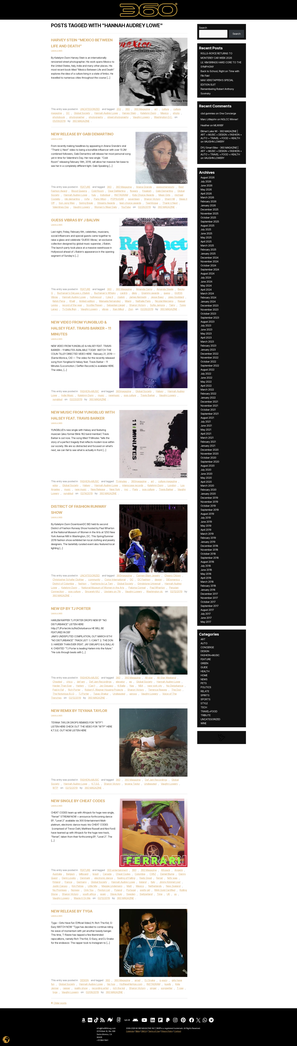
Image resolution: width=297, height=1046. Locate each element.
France (68, 882)
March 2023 (207, 341)
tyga (55, 992)
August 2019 (207, 513)
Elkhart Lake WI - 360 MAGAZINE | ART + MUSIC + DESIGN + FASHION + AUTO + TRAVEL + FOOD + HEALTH (221, 135)
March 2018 (207, 581)
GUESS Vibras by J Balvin (75, 220)
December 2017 (209, 593)
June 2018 (206, 569)
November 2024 (209, 261)
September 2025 (210, 221)
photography (96, 117)
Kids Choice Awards (143, 194)
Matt (129, 886)
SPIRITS (205, 695)
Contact (177, 1031)
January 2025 (208, 253)
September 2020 (210, 461)
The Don (176, 689)
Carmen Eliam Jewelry (148, 575)
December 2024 (209, 257)
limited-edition (87, 301)
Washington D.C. (163, 117)
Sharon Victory (152, 199)
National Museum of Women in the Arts (103, 587)
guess (167, 293)
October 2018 (208, 553)
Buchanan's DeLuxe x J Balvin (73, 293)
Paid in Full (58, 689)
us (175, 894)
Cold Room (97, 190)
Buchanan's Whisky (105, 293)
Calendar (130, 1031)
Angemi (178, 870)
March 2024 (207, 293)
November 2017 (209, 597)
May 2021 (206, 429)
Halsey (159, 391)
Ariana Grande (144, 186)
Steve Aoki (116, 894)
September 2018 (210, 557)
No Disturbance (174, 685)
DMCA (144, 1031)
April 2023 (206, 337)
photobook (59, 117)
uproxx (133, 693)
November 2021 (209, 405)
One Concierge (227, 113)
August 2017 (207, 609)
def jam (81, 681)
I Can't (91, 685)
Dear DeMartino (117, 190)
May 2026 (206, 189)
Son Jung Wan (67, 203)
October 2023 (208, 313)
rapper (66, 988)
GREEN (204, 663)
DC (68, 113)
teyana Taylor (132, 783)
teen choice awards (130, 203)
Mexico (165, 113)
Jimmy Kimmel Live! (170, 882)
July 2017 (206, 613)
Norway (75, 890)
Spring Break (86, 203)
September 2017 (210, 605)
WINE (203, 723)
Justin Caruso (60, 886)
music (101, 395)
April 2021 (206, 433)
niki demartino (72, 199)
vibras (105, 309)
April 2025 (206, 241)
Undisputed (119, 693)
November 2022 (209, 357)
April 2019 (206, 529)
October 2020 (208, 457)
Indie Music (67, 395)
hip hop (111, 984)
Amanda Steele (165, 289)
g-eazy (163, 980)
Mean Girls (164, 194)
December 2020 (210, 449)
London (172, 485)
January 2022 (208, 397)
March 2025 (207, 245)
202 (119, 109)
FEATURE (85, 186)
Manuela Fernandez (110, 301)
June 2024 (206, 281)
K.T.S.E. (96, 783)
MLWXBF (219, 125)
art (155, 109)
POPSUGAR (117, 199)
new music (80, 489)
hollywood (95, 297)
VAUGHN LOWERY (214, 141)
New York (115, 489)
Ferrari (159, 878)
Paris (135, 489)
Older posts (60, 1003)
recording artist (100, 988)
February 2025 (208, 249)
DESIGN (84, 980)
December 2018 (209, 545)
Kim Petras (78, 886)
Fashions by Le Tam (102, 583)
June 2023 (206, 329)
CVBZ (153, 874)
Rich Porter (74, 689)
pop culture (130, 395)
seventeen (134, 199)
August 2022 (207, 369)
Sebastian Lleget (116, 305)
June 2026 (206, 185)
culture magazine (167, 481)
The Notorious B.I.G (63, 693)
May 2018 (206, 573)
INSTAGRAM (121, 194)
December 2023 (209, 305)
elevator (120, 681)
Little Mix (92, 886)
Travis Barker (147, 395)
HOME (204, 675)
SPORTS (205, 699)
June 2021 (206, 425)
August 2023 (207, 321)
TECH (204, 707)
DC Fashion (144, 579)
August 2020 (208, 465)
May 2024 (206, 285)
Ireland (142, 882)
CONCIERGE (207, 647)
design (158, 579)
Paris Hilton (100, 199)
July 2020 (206, 469)
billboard (83, 874)
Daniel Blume (167, 874)
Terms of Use (154, 1031)
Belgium (70, 874)
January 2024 (208, 301)
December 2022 (209, 353)
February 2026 (208, 201)
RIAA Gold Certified (164, 890)
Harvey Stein (129, 113)
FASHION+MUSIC (89, 391)
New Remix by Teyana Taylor (79, 710)
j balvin (121, 297)
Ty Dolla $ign (69, 309)
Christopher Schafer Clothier (68, 579)
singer (153, 988)
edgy (55, 485)
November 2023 (209, 309)
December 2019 (209, 497)
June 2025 (206, 233)
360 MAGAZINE (81, 121)
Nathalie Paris (143, 301)
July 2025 (206, 229)
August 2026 (208, 177)
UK (168, 894)
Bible (138, 1031)
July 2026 (206, 181)
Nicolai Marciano (164, 301)
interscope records (132, 485)
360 (127, 109)
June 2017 (206, 617)
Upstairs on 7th (112, 591)
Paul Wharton (157, 587)
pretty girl (145, 890)
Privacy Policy (167, 1031)
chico (69, 681)
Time (159, 894)
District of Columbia (63, 583)
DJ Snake (150, 980)
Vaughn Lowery (141, 117)
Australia (57, 874)
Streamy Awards (106, 203)
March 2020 (207, 485)
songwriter (166, 988)
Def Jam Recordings (100, 681)
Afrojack (165, 870)
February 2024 (208, 297)
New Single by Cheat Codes (78, 801)
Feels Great (146, 878)
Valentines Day (61, 207)
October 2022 (208, 361)
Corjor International (115, 579)
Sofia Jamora (157, 305)
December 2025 (209, 209)
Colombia (140, 874)
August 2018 (207, 561)
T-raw (180, 988)
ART (203, 639)
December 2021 (209, 401)
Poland (118, 890)
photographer (76, 117)
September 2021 (210, 413)
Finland (56, 882)
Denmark (85, 878)
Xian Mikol (118, 309)
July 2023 (206, 325)
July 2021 (206, 421)
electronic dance (103, 878)
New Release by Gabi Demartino (82, 134)
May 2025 (206, 237)
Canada (107, 874)
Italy (153, 882)
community (94, 579)
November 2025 (209, 213)
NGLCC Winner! (229, 119)
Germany (82, 882)
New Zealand (173, 886)
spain (103, 894)
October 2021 (208, 409)
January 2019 (208, 541)
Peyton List (104, 890)
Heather (205, 125)
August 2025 (207, 225)
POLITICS (206, 687)
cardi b (123, 293)
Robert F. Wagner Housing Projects (104, 689)
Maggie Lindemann (112, 886)
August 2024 (207, 273)
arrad (137, 980)
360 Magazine (142, 109)
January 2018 (208, 589)
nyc (126, 489)
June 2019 (206, 521)
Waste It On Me (82, 898)
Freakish (146, 190)
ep (130, 681)
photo (176, 113)
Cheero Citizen (172, 575)
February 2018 (208, 585)
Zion (130, 309)
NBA (140, 685)
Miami (128, 301)
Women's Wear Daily (105, 207)
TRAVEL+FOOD (209, 711)
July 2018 (206, 565)
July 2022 (206, 373)
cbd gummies (208, 113)
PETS (204, 683)
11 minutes (121, 481)
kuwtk (168, 984)
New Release (98, 489)
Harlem (80, 685)
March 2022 (207, 389)
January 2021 (208, 445)
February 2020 (208, 489)
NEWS (204, 679)
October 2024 (208, 265)
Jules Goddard (176, 297)
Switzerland (146, 894)
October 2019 (208, 505)
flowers (134, 190)
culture (165, 109)
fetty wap (172, 878)
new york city (154, 685)
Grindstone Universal (149, 583)
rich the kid (119, 988)
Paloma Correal (137, 587)
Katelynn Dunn (148, 113)
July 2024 (206, 277)
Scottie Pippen (94, 305)
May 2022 (206, 381)
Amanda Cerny (144, 289)
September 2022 (210, 365)
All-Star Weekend (166, 677)
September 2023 (210, 317)
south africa (89, 894)
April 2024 (206, 289)
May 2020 (206, 477)
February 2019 (208, 537)
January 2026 (208, 205)
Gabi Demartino (164, 190)
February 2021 (208, 441)
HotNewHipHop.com (131, 984)
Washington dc (154, 591)
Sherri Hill (170, 199)
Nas (132, 685)
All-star (149, 677)
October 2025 (208, 217)
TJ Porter (84, 693)
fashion (82, 583)
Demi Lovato (69, 878)
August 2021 (207, 417)
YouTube (126, 207)
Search (203, 27)
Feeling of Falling (126, 878)
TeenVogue (152, 203)
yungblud (57, 399)
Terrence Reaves (157, 689)
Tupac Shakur (100, 693)
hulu (94, 194)
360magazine (123, 391)
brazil (96, 874)
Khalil (72, 301)
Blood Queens (79, 190)
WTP (55, 787)
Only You (88, 890)
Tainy (172, 305)
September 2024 (210, 269)
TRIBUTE (206, 715)
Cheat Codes (123, 874)
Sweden (130, 894)
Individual (105, 194)
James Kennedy (137, 297)
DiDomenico (173, 579)
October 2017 (208, 601)
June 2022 (206, 377)
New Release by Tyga (72, 911)
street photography (118, 117)
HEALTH (205, 671)
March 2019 (207, 533)
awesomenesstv (165, 186)
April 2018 (206, 577)
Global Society (82, 113)
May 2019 (206, 525)
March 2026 (207, 197)
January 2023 (208, 349)
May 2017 (206, 621)
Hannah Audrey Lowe (106, 113)
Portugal (131, 890)
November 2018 (209, 549)
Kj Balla (121, 685)
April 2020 (206, 481)
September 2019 (210, 509)
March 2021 (207, 437)
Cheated (57, 681)
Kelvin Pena (59, 301)
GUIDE (204, 667)
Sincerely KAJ (92, 591)
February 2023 (208, 345)
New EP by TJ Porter (71, 608)
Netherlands (155, 886)
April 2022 (206, 385)
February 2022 (208, 393)
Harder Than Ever (62, 685)
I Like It (109, 297)
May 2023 (206, 333)
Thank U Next (170, 203)
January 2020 (208, 493)
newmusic (114, 395)
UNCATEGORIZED (90, 109)
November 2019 (209, 501)
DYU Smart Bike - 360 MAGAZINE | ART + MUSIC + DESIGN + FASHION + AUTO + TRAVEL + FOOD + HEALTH (221, 151)
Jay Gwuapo (106, 685)
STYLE (204, 703)
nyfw (87, 199)
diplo (134, 293)
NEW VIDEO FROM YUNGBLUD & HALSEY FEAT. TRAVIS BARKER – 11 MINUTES (81, 328)
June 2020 (206, 473)
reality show (81, 988)
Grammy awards (150, 293)
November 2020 (210, 453)
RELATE (205, 691)
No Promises (60, 890)
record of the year (72, 305)
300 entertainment (117, 870)
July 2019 (206, 517)
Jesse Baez (157, 297)
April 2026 (206, 193)
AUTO (204, 643)
